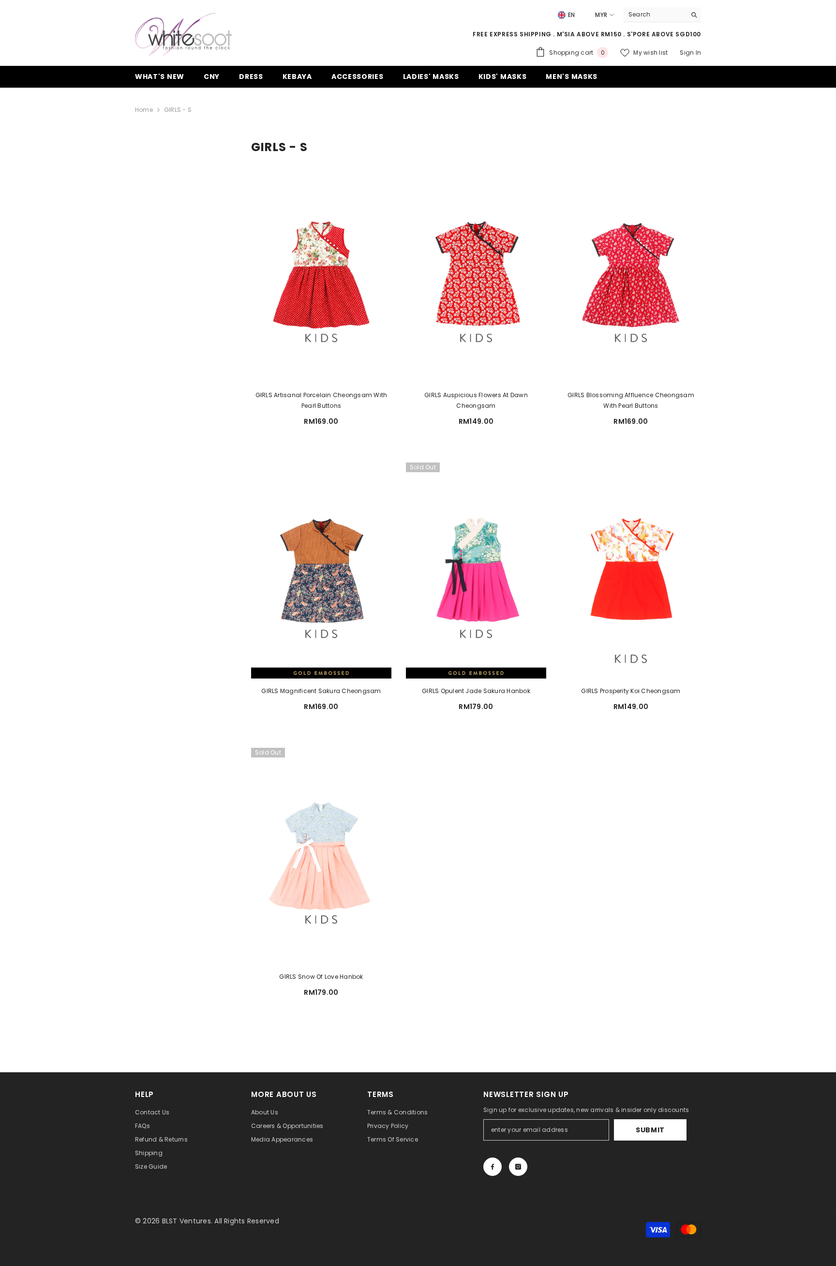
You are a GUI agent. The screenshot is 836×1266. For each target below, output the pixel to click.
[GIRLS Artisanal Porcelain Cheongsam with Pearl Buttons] (321, 275)
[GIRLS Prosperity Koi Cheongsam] (631, 571)
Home (144, 110)
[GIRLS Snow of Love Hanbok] (321, 856)
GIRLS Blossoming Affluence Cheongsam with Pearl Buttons (630, 400)
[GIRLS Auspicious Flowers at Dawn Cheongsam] (476, 275)
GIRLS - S (178, 110)
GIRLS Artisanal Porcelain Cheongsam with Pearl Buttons (321, 400)
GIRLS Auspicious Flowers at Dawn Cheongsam (476, 400)
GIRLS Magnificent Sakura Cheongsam (321, 691)
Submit (650, 1130)
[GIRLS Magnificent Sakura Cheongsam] (321, 571)
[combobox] (655, 14)
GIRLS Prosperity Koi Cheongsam (630, 691)
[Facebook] (492, 1167)
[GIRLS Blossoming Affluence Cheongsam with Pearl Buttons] (631, 275)
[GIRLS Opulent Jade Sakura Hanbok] (476, 571)
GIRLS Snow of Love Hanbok (321, 977)
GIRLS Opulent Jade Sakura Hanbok (476, 691)
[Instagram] (518, 1167)
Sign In (690, 52)
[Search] (662, 14)
